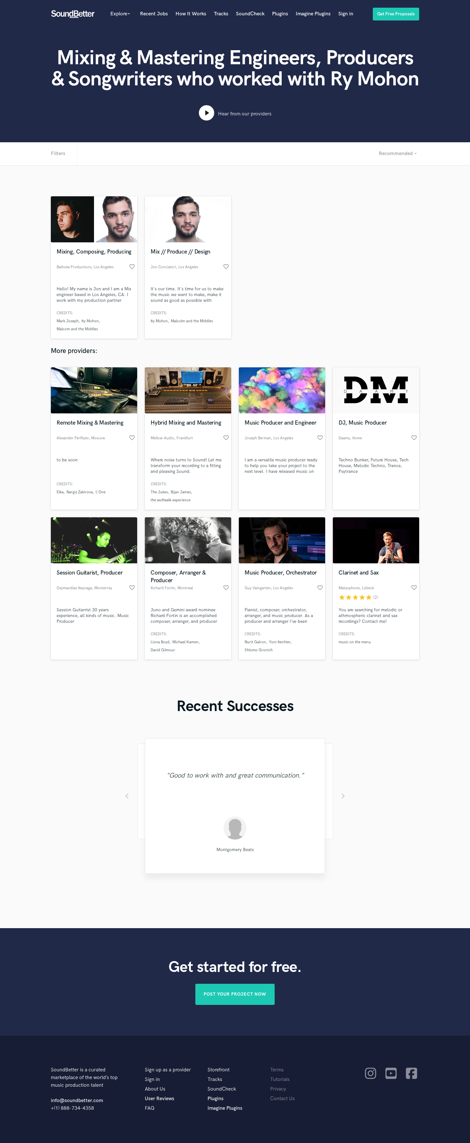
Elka (60, 492)
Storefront (219, 1070)
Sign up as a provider (168, 1070)
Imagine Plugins (313, 14)
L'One (101, 492)
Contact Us (282, 1099)
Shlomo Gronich (259, 650)
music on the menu (355, 642)
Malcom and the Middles (77, 329)
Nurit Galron (255, 642)
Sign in (345, 14)
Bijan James (181, 492)
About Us (155, 1089)
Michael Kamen (185, 642)
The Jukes (159, 492)
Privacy (278, 1089)
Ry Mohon (90, 321)
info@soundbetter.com (77, 1101)
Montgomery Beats (235, 849)
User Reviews (159, 1099)
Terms (277, 1070)
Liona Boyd (160, 642)
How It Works (191, 14)
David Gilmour (163, 650)
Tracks (221, 14)
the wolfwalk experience (171, 500)
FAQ (149, 1108)
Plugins (280, 14)
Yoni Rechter (279, 642)
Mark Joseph (68, 321)
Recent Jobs (154, 14)
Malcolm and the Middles (192, 321)
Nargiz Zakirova (80, 492)
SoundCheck (250, 14)
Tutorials (280, 1079)
